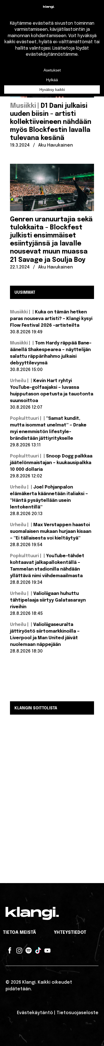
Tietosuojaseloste (77, 1013)
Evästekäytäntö (35, 1013)
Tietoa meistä (19, 932)
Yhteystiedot (70, 932)
